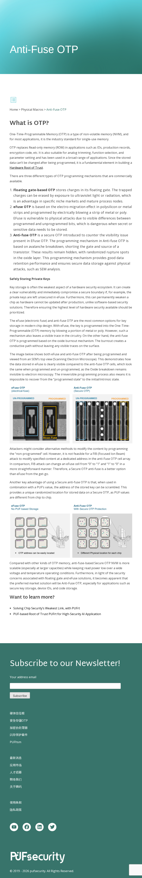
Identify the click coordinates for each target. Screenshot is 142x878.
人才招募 (16, 772)
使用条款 (16, 802)
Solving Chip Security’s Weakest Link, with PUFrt (46, 608)
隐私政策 (16, 810)
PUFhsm (15, 742)
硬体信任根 (17, 713)
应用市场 (16, 765)
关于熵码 (16, 787)
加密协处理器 (19, 728)
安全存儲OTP (19, 720)
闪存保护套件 (19, 735)
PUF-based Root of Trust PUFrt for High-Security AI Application (57, 614)
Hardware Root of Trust (26, 168)
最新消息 (16, 758)
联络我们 (16, 779)
